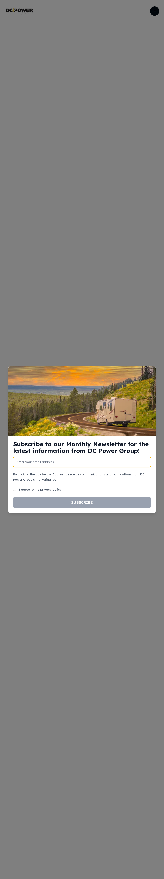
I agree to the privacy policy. (40, 489)
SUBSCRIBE (82, 502)
